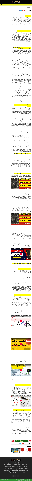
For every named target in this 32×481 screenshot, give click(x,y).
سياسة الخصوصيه (22, 479)
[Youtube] (13, 476)
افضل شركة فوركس (18, 4)
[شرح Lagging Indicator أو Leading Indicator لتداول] (21, 449)
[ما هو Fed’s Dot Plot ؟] (28, 449)
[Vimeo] (15, 476)
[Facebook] (18, 476)
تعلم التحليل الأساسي (13, 4)
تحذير (5, 4)
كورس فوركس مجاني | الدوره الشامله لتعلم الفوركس (25, 480)
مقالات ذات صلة (29, 446)
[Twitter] (17, 476)
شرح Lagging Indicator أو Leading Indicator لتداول (21, 452)
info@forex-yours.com (15, 474)
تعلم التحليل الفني (8, 4)
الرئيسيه (28, 4)
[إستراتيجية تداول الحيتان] (14, 450)
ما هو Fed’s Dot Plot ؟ (29, 451)
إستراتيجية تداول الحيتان (15, 452)
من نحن (25, 4)
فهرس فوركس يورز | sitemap (18, 479)
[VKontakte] (14, 476)
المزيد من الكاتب (25, 446)
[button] (1, 4)
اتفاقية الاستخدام (26, 479)
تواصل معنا (22, 4)
